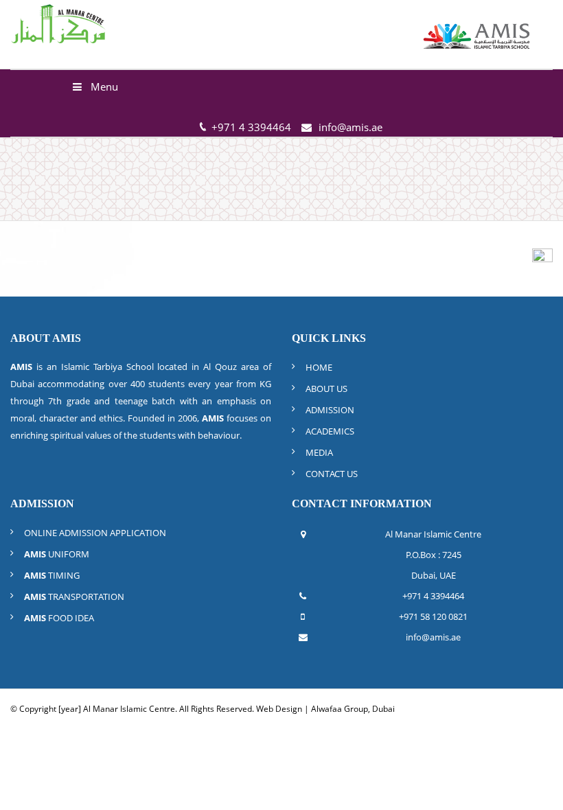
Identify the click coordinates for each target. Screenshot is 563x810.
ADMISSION (330, 410)
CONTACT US (332, 473)
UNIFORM (56, 554)
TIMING (52, 575)
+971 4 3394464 (433, 596)
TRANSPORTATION (74, 596)
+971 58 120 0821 (433, 616)
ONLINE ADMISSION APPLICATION (95, 532)
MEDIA (319, 452)
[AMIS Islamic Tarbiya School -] (477, 34)
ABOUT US (326, 388)
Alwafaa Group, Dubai (353, 709)
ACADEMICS (330, 431)
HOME (319, 367)
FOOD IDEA (59, 618)
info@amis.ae (350, 127)
